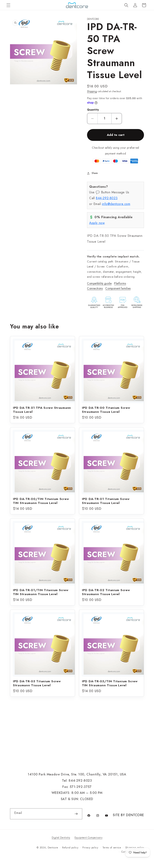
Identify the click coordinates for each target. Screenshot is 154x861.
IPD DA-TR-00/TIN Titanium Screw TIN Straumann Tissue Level (41, 501)
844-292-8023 (107, 198)
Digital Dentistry (61, 837)
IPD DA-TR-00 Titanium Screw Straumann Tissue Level (106, 410)
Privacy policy (90, 847)
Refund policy (70, 847)
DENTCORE (135, 815)
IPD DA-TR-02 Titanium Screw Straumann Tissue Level (106, 592)
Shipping (92, 91)
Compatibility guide (99, 283)
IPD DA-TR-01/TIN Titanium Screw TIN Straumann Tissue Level (40, 592)
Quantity (93, 109)
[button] (8, 5)
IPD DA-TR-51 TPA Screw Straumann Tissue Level (42, 410)
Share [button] (95, 173)
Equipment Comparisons (88, 837)
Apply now (96, 223)
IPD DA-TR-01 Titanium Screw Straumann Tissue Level (105, 501)
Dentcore (53, 847)
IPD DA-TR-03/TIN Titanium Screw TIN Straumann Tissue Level (109, 683)
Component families (118, 288)
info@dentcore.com (116, 204)
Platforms (120, 283)
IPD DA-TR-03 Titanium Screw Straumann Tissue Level (37, 683)
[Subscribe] (76, 813)
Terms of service (111, 847)
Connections (95, 288)
